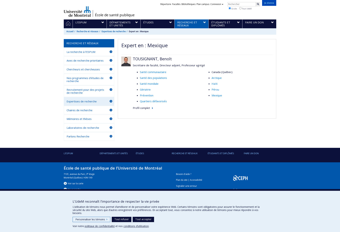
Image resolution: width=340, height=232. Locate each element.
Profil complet (141, 108)
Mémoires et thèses (79, 119)
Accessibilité (196, 179)
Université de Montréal (77, 11)
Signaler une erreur (186, 185)
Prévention (146, 95)
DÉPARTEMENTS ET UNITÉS (114, 153)
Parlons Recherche (78, 136)
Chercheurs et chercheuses (83, 69)
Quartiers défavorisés (153, 101)
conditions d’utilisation (136, 226)
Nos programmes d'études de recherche (85, 79)
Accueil (69, 31)
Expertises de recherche (114, 31)
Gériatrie (145, 89)
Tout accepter (143, 219)
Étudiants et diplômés (221, 153)
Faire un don (251, 153)
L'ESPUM (68, 153)
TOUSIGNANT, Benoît (152, 58)
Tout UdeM (247, 8)
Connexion (215, 4)
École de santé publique (115, 15)
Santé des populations (153, 78)
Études (140, 153)
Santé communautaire (153, 72)
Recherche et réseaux (87, 31)
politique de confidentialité (100, 226)
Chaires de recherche (79, 110)
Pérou (215, 89)
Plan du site (182, 179)
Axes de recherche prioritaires (85, 60)
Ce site (234, 8)
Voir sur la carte (75, 183)
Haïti (214, 83)
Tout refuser (121, 219)
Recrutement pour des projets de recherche (85, 91)
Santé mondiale (149, 83)
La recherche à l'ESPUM (81, 52)
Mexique (217, 95)
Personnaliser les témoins (91, 219)
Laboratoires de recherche (83, 127)
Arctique (217, 78)
